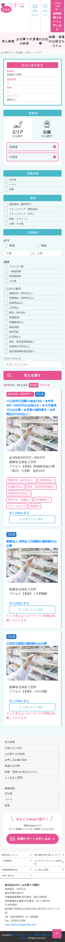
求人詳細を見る (19, 513)
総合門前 (14, 331)
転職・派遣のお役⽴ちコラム (21, 771)
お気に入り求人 (13, 747)
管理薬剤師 (15, 276)
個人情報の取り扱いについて (47, 855)
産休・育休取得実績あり (22, 341)
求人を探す (32, 375)
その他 (12, 281)
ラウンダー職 (16, 266)
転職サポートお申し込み (34, 838)
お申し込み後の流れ (16, 759)
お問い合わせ (8, 875)
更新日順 (45, 385)
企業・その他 (16, 223)
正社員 (12, 179)
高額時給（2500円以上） (22, 298)
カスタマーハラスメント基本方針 (48, 862)
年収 (12, 245)
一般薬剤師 (15, 271)
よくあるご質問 (13, 777)
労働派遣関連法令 (10, 870)
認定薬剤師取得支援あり (22, 351)
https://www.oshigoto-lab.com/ (20, 924)
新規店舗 (14, 327)
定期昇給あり (16, 302)
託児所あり (15, 336)
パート (12, 184)
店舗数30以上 (16, 322)
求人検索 (10, 741)
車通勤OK (14, 317)
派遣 (11, 189)
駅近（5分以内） (18, 312)
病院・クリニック (18, 218)
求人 (28, 52)
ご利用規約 (7, 861)
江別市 (13, 157)
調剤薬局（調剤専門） (21, 204)
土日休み (14, 307)
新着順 (33, 385)
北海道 (19, 52)
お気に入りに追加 (33, 519)
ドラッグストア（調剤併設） (24, 209)
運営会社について (10, 855)
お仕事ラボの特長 (15, 753)
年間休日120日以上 (19, 346)
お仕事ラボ (6, 52)
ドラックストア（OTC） (22, 213)
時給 (44, 245)
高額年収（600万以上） (21, 293)
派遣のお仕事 (12, 765)
